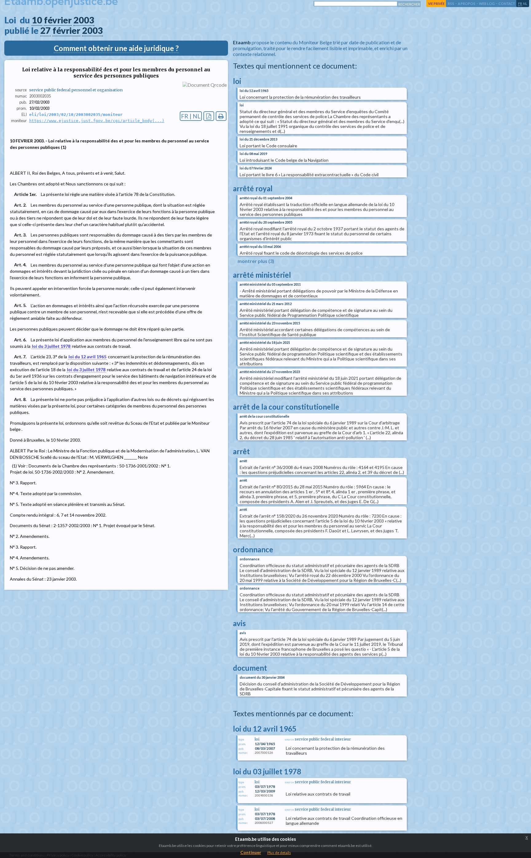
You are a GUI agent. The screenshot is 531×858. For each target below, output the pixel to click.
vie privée (436, 4)
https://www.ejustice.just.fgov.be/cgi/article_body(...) (96, 120)
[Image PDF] (208, 116)
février (58, 20)
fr (520, 4)
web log (487, 4)
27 (45, 30)
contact (506, 4)
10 (37, 20)
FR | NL (191, 116)
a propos (466, 4)
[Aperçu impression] (221, 116)
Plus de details (279, 852)
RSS (451, 4)
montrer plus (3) (256, 261)
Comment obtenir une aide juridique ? (116, 48)
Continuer (250, 852)
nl (525, 4)
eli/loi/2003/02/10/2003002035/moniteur (76, 114)
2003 (83, 20)
